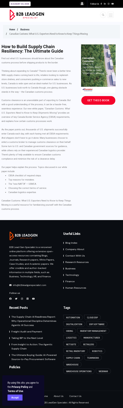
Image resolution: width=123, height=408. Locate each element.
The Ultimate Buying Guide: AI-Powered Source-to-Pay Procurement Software (34, 357)
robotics (97, 351)
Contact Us (75, 396)
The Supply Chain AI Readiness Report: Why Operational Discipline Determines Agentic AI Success (33, 321)
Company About (74, 249)
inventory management (93, 331)
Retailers (88, 344)
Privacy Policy (20, 386)
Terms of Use (15, 391)
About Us (58, 396)
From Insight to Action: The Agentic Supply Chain (31, 346)
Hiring (69, 331)
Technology (72, 275)
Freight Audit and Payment (26, 331)
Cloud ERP (92, 317)
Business (24, 29)
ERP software (97, 324)
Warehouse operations (79, 371)
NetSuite (71, 344)
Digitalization (74, 324)
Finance (70, 281)
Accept (15, 397)
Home (12, 29)
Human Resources (75, 287)
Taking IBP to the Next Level (27, 338)
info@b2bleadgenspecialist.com (29, 285)
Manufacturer (92, 337)
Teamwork (93, 358)
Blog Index (71, 242)
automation (73, 317)
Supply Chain (73, 358)
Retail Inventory (75, 351)
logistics (71, 337)
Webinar (103, 371)
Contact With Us (75, 255)
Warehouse (72, 364)
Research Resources (77, 262)
